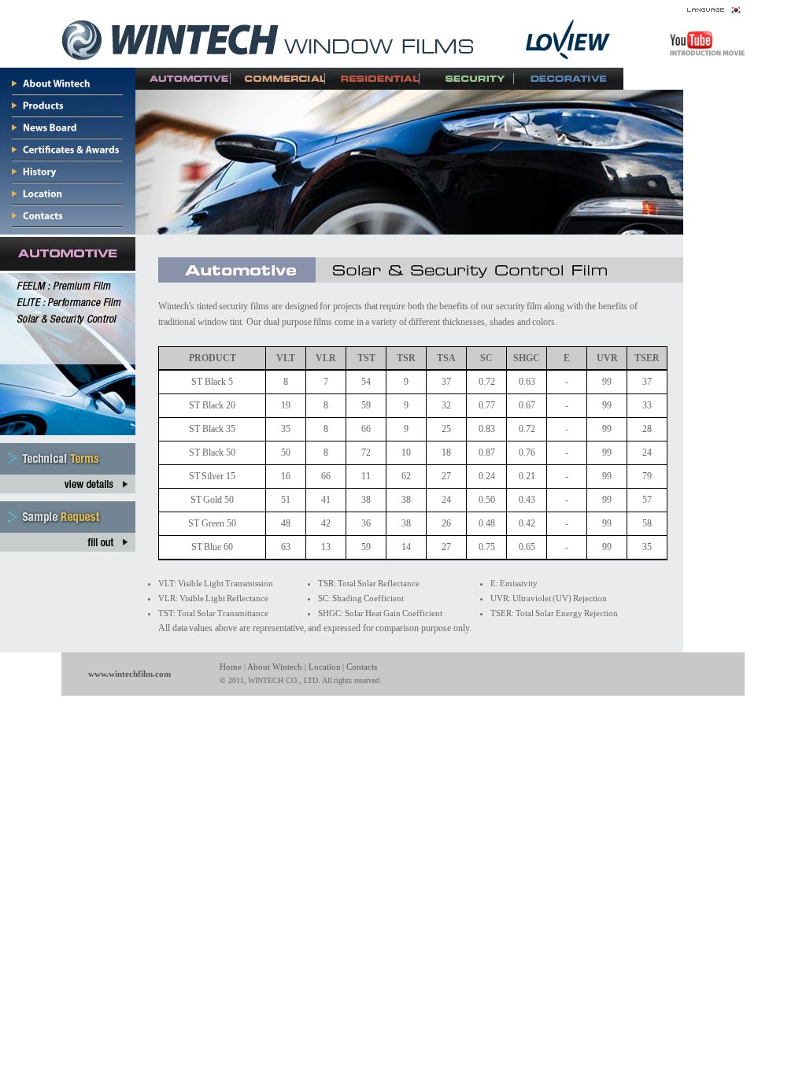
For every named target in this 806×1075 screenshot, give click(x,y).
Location (325, 666)
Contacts (361, 666)
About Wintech (274, 666)
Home (231, 666)
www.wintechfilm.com (129, 673)
